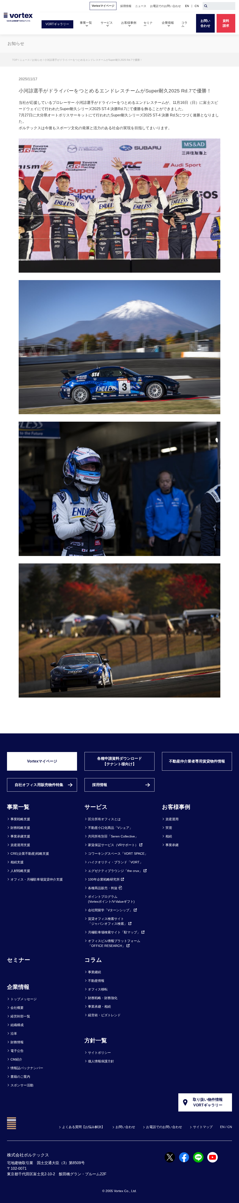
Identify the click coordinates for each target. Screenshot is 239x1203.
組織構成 (17, 1025)
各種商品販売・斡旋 (102, 888)
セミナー (18, 960)
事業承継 (172, 845)
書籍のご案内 (20, 1076)
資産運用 (172, 819)
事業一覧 (18, 807)
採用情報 (99, 785)
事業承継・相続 (99, 1006)
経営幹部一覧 (20, 1016)
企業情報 (18, 987)
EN (187, 6)
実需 (168, 828)
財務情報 (17, 1042)
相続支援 (17, 862)
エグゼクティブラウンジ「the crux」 (115, 871)
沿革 (14, 1033)
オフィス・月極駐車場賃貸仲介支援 (37, 879)
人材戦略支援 (20, 871)
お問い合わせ (125, 1127)
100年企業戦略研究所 (104, 879)
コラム (93, 960)
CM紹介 (16, 1059)
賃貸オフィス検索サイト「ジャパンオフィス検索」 (107, 921)
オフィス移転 (98, 989)
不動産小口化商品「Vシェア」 (110, 828)
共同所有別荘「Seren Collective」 (113, 836)
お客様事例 (176, 807)
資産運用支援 (20, 845)
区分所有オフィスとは (104, 819)
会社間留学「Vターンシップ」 (110, 910)
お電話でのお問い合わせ (164, 1127)
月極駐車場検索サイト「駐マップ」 (114, 932)
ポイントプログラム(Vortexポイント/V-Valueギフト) (111, 899)
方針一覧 (95, 1040)
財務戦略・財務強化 (102, 998)
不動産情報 (96, 981)
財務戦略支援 (20, 828)
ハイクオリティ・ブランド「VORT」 (115, 862)
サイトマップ (203, 1127)
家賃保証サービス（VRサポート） (113, 845)
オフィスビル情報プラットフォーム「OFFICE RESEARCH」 (114, 943)
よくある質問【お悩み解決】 (83, 1127)
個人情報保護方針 (101, 1061)
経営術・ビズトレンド (104, 1015)
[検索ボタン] (206, 6)
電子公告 (17, 1051)
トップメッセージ (24, 999)
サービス (96, 807)
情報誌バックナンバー (27, 1068)
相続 (168, 836)
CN (197, 6)
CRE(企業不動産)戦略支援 (30, 853)
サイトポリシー (99, 1052)
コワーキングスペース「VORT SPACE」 (118, 853)
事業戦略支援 (20, 819)
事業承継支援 (20, 836)
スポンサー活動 (22, 1085)
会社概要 (17, 1008)
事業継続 (94, 972)
